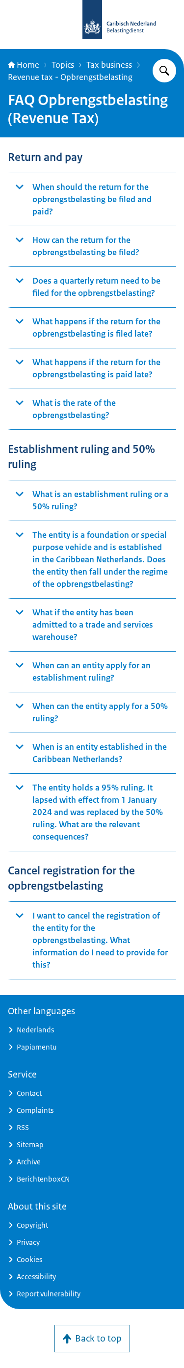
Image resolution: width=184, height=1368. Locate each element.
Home (28, 64)
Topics (63, 64)
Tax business (109, 64)
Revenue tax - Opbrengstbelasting (70, 77)
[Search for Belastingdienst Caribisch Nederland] (164, 70)
